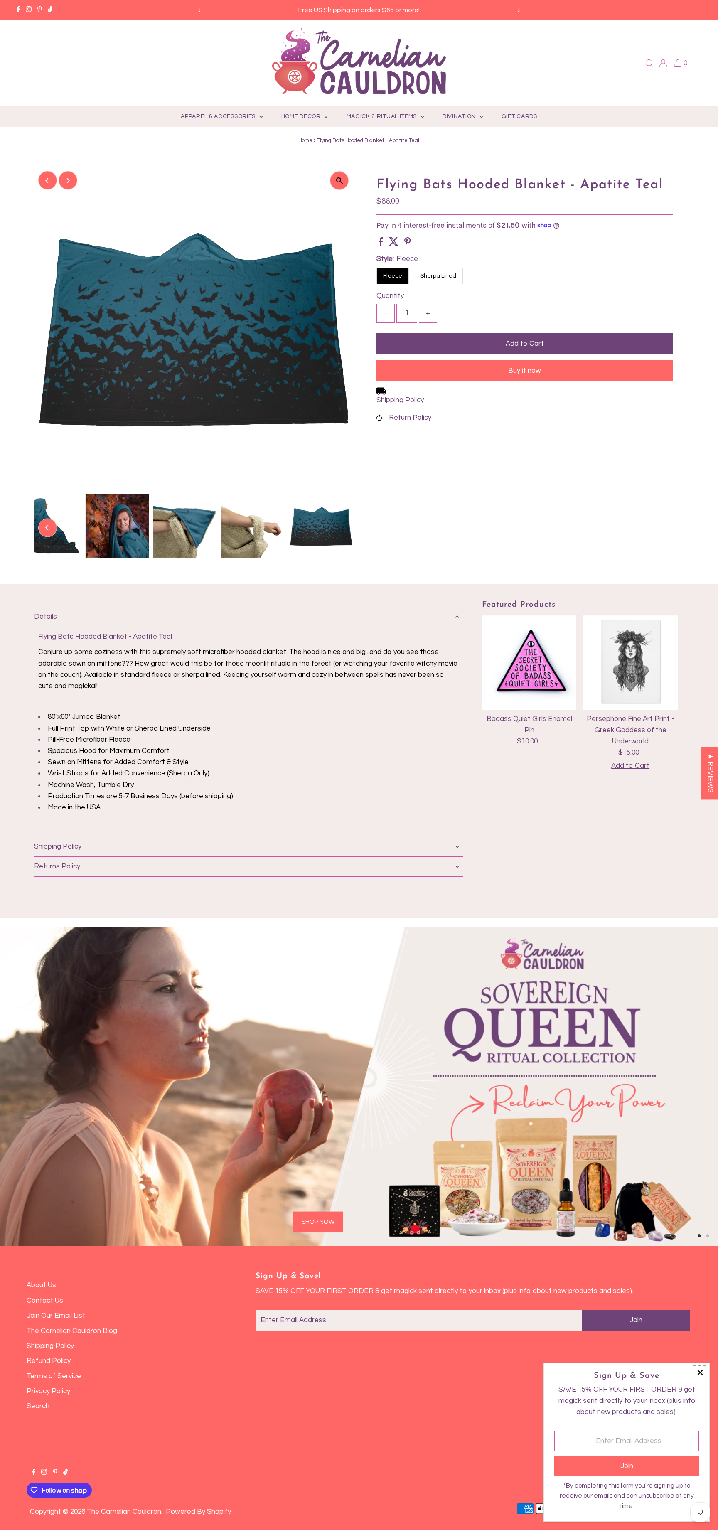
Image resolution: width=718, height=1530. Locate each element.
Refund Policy (49, 1361)
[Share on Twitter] (394, 243)
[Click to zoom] (339, 180)
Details (45, 616)
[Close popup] (700, 1372)
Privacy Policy (48, 1391)
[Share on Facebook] (382, 243)
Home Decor (301, 116)
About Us (41, 1285)
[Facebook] (18, 10)
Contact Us (45, 1300)
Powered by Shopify (198, 1511)
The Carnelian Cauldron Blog (72, 1331)
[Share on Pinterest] (407, 243)
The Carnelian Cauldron (124, 1511)
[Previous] (199, 10)
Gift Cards (519, 116)
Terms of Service (54, 1376)
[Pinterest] (39, 10)
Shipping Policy (400, 400)
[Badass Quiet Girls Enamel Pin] (529, 662)
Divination (460, 116)
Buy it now (524, 370)
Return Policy (410, 417)
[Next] (518, 10)
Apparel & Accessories (219, 116)
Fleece (392, 276)
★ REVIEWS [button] (710, 773)
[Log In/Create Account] (663, 63)
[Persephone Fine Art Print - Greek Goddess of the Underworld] (630, 662)
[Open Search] (649, 63)
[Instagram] (29, 10)
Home (305, 140)
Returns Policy (57, 866)
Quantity (390, 296)
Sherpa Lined (438, 276)
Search (38, 1406)
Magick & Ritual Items (382, 116)
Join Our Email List (56, 1315)
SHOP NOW (149, 1177)
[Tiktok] (50, 10)
